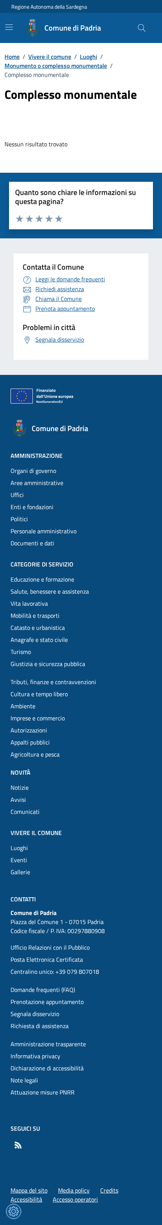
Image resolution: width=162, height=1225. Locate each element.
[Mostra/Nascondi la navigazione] (9, 27)
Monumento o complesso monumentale (56, 65)
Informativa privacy (35, 1056)
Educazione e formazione (42, 579)
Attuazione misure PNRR (43, 1092)
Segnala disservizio (35, 1013)
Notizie (20, 787)
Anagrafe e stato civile (39, 639)
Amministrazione (37, 455)
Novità (21, 772)
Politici (19, 518)
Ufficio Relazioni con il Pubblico (50, 947)
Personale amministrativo (43, 531)
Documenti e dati (32, 543)
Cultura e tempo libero (39, 693)
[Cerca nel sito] (142, 28)
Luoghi (88, 56)
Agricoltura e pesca (35, 754)
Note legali (24, 1080)
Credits (109, 1190)
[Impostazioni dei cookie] (13, 1211)
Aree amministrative (37, 482)
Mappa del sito (29, 1190)
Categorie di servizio (42, 564)
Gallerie (20, 872)
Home (12, 56)
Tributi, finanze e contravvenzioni (53, 681)
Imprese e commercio (38, 718)
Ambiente (23, 706)
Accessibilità (26, 1199)
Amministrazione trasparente (48, 1043)
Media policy (74, 1190)
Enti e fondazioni (32, 506)
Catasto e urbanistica (38, 627)
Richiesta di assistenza (40, 1025)
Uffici (17, 494)
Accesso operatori (75, 1199)
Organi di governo (33, 470)
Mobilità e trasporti (35, 615)
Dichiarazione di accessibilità (47, 1068)
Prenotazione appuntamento (47, 1001)
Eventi (19, 859)
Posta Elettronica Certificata (47, 959)
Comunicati (25, 811)
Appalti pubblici (30, 742)
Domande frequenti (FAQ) (43, 989)
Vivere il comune (49, 56)
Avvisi (18, 799)
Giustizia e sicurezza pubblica (48, 663)
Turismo (21, 651)
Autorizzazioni (29, 730)
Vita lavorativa (29, 603)
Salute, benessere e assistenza (50, 591)
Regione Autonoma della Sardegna (49, 7)
